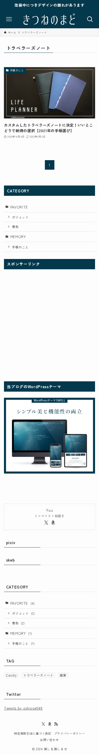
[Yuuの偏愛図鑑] (49, 19)
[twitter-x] (46, 522)
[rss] (56, 724)
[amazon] (53, 522)
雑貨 (63, 675)
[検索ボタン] (90, 19)
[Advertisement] (49, 324)
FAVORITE (19, 207)
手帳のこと (20, 247)
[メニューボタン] (9, 19)
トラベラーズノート (38, 675)
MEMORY (18, 236)
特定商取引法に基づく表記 (32, 733)
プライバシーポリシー (69, 733)
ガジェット (20, 217)
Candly (11, 675)
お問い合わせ (49, 740)
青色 (15, 226)
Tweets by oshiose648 (23, 708)
